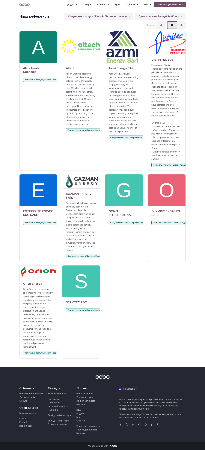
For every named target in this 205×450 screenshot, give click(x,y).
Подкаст (81, 413)
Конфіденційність (87, 429)
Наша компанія (84, 393)
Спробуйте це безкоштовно (170, 4)
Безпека (80, 433)
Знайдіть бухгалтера (59, 415)
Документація (27, 397)
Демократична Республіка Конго (159, 16)
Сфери (87, 4)
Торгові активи (84, 397)
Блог (78, 417)
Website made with (98, 446)
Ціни (117, 4)
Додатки (72, 4)
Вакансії (81, 404)
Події (79, 410)
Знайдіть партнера (58, 420)
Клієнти (80, 420)
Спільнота (103, 4)
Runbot (23, 422)
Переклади (25, 425)
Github (22, 418)
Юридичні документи (88, 426)
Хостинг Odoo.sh (57, 393)
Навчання (53, 410)
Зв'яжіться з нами (86, 401)
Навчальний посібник (31, 393)
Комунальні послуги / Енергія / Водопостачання (97, 16)
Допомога (132, 4)
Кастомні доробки (58, 406)
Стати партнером (57, 424)
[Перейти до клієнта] (38, 47)
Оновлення (54, 402)
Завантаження (27, 413)
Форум (23, 401)
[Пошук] (161, 25)
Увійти (147, 4)
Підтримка (54, 399)
